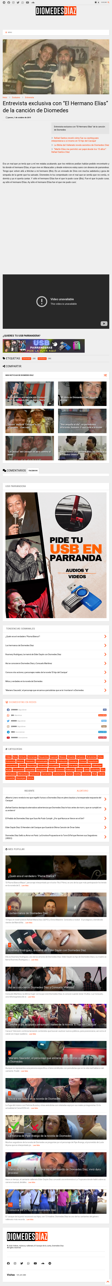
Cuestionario (58, 774)
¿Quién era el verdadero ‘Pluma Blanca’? (32, 876)
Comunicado (41, 761)
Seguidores (93, 761)
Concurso (86, 774)
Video (8, 757)
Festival (64, 765)
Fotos (100, 757)
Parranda (73, 765)
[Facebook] (8, 2)
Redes (51, 770)
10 (10, 1204)
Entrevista (29, 97)
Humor (69, 774)
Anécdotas (91, 757)
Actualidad (53, 765)
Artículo (22, 757)
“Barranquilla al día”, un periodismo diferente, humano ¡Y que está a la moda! (81, 426)
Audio (8, 770)
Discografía (42, 770)
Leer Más (25, 886)
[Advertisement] (56, 22)
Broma (30, 778)
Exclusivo (16, 97)
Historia (20, 761)
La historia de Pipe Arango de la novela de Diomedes (40, 1135)
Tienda (101, 774)
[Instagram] (13, 2)
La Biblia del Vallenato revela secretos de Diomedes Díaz (81, 145)
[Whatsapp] (22, 2)
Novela (23, 765)
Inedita (77, 774)
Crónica (82, 761)
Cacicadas (30, 770)
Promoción (35, 774)
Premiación (11, 774)
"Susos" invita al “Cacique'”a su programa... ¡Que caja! (24, 426)
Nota (15, 757)
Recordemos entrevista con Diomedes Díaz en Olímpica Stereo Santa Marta (28, 398)
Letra (86, 770)
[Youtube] (27, 2)
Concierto (73, 761)
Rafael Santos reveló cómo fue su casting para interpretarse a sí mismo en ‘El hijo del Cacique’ (74, 139)
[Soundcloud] (33, 2)
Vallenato (70, 770)
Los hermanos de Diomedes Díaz (28, 913)
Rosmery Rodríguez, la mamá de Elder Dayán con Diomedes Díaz (47, 950)
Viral (94, 774)
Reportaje (32, 765)
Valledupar (97, 765)
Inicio (5, 97)
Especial (53, 757)
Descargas (20, 778)
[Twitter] (18, 2)
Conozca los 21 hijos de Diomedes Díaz (32, 1210)
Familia (52, 761)
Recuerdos (43, 757)
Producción (62, 761)
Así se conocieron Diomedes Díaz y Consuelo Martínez (41, 987)
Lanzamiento (12, 765)
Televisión (30, 761)
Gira (103, 770)
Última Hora (23, 774)
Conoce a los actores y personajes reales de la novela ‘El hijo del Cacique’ (52, 1024)
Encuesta (10, 778)
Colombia (95, 770)
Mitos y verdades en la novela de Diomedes (34, 1098)
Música (62, 757)
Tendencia (42, 765)
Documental (18, 770)
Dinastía (71, 757)
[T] (4, 2)
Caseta (79, 770)
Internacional (84, 765)
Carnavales (46, 774)
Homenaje (32, 757)
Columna (60, 770)
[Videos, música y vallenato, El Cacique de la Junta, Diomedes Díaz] (56, 14)
